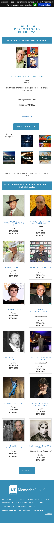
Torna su (27, 470)
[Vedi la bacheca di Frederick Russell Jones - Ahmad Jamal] (40, 342)
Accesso (48, 513)
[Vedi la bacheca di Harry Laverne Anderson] (13, 205)
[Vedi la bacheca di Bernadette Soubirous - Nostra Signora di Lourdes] (40, 430)
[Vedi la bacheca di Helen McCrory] (13, 294)
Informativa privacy (34, 510)
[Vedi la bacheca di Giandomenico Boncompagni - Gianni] (40, 205)
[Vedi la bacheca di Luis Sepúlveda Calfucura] (40, 388)
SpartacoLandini (40, 268)
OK (35, 5)
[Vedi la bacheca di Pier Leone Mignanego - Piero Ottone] (40, 294)
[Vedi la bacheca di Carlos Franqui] (13, 251)
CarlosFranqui (13, 267)
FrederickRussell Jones (40, 358)
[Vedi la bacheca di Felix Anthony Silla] (13, 430)
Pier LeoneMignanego (40, 311)
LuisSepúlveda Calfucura (40, 404)
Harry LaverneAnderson (13, 223)
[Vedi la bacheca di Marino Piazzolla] (13, 342)
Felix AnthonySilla (13, 447)
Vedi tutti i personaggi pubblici (27, 40)
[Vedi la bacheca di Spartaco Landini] (40, 251)
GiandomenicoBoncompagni (40, 222)
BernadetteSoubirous (40, 447)
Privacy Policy (44, 5)
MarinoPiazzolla (13, 358)
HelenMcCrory (13, 310)
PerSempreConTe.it (11, 510)
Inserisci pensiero (26, 127)
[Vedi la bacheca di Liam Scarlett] (13, 388)
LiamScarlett (14, 404)
